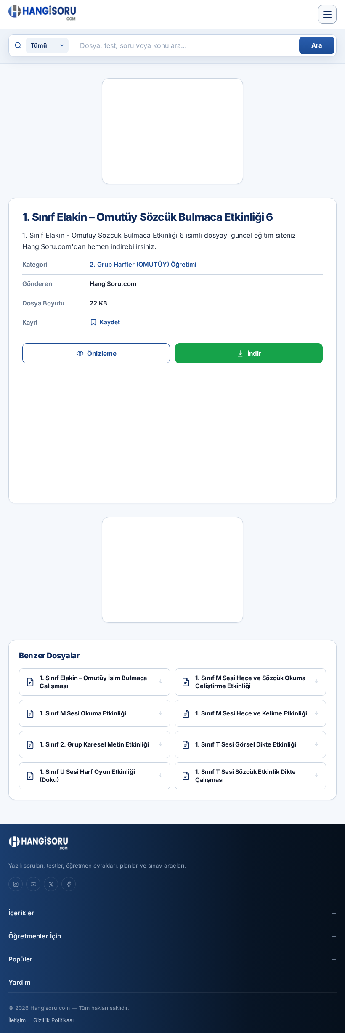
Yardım (19, 982)
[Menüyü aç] (327, 14)
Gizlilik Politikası (53, 1020)
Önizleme (102, 354)
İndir (254, 354)
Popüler (20, 959)
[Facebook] (68, 884)
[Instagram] (15, 884)
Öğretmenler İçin (34, 936)
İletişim (17, 1020)
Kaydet (110, 322)
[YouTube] (33, 884)
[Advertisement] (172, 131)
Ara (316, 45)
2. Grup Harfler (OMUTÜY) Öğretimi (143, 264)
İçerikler (21, 913)
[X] (51, 884)
